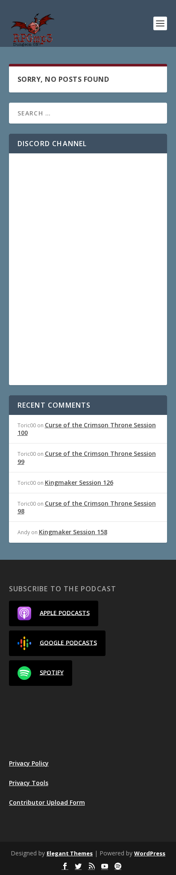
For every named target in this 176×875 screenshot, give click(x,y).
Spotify (52, 672)
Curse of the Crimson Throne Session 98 (87, 507)
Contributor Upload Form (47, 802)
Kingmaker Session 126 (79, 482)
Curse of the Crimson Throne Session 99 (87, 457)
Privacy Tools (28, 783)
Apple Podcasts (65, 612)
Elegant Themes (70, 853)
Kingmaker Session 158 (73, 532)
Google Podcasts (68, 642)
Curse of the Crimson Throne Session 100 (87, 429)
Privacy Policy (29, 763)
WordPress (149, 853)
